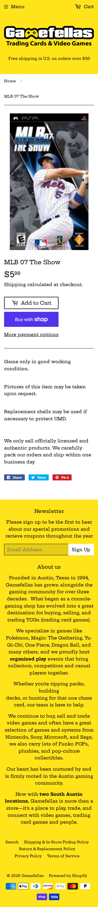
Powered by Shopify (68, 875)
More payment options (31, 334)
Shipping (15, 284)
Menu (17, 6)
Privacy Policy (28, 856)
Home (10, 81)
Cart (88, 6)
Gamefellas (33, 875)
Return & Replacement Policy (47, 849)
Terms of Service (63, 856)
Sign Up (81, 549)
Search (12, 842)
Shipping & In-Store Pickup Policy (56, 842)
